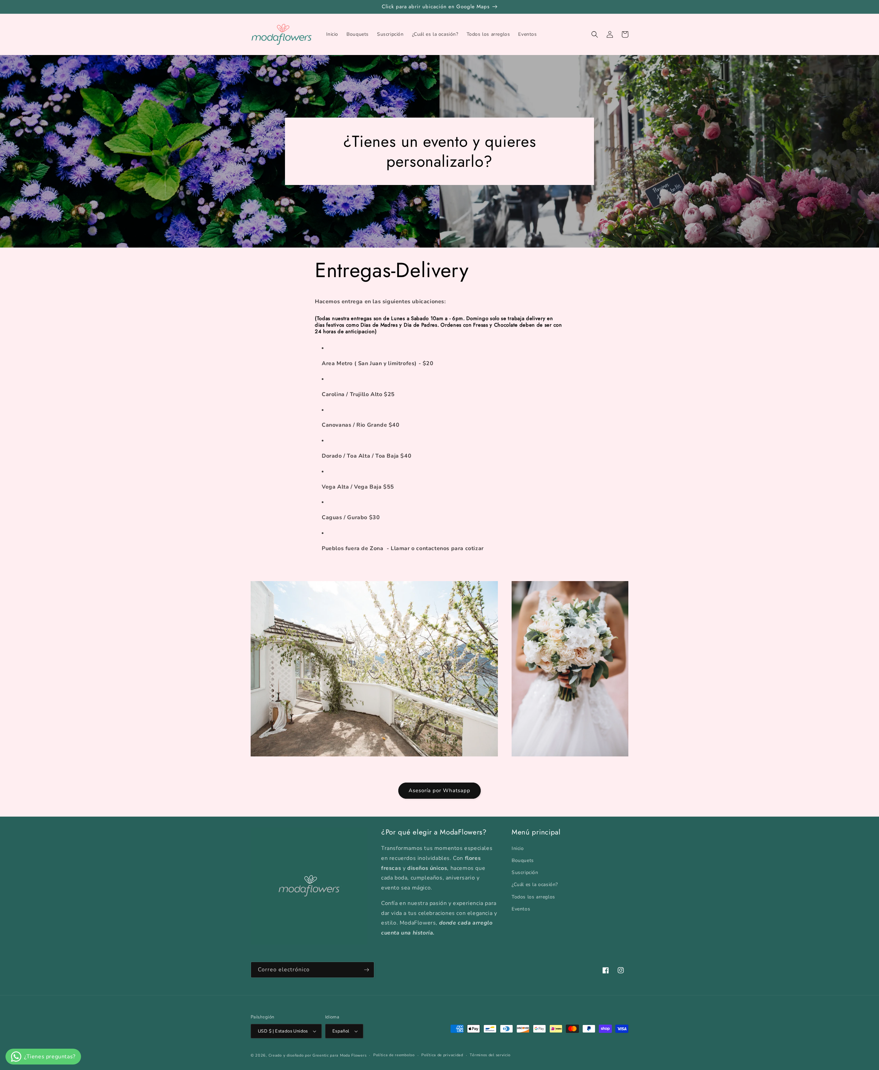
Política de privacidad (442, 1055)
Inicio (518, 848)
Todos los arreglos (533, 897)
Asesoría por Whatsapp (439, 790)
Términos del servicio (490, 1055)
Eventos (521, 909)
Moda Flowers (353, 1055)
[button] (594, 34)
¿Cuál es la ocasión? (535, 884)
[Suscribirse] (366, 970)
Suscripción (525, 872)
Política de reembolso (394, 1055)
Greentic (320, 1055)
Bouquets (523, 860)
